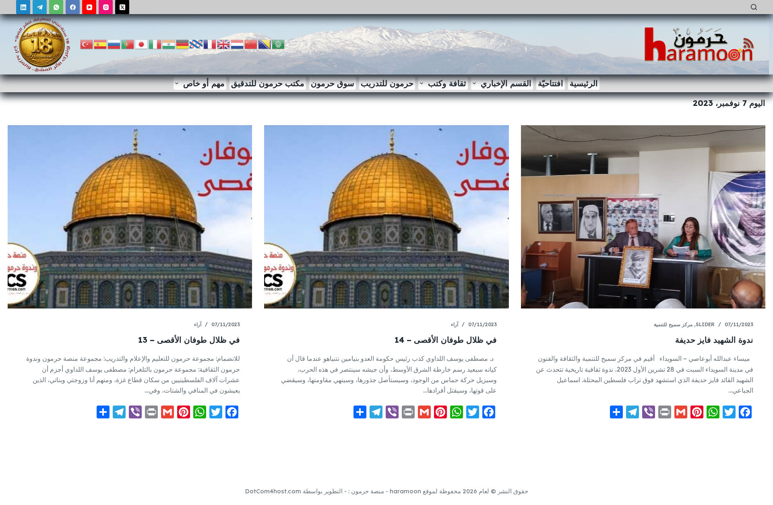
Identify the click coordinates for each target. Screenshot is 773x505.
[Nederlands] (237, 44)
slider (705, 324)
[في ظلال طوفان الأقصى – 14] (386, 216)
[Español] (100, 44)
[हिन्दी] (169, 44)
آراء (454, 324)
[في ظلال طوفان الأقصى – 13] (130, 216)
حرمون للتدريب (387, 83)
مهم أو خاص (204, 83)
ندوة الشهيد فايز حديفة (714, 340)
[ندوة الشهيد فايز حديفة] (643, 216)
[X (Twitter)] (122, 7)
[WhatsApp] (56, 7)
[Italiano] (155, 44)
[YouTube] (89, 7)
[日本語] (142, 44)
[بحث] (754, 7)
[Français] (210, 44)
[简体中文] (251, 44)
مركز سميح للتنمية (673, 324)
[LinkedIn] (23, 7)
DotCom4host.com (273, 491)
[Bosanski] (265, 44)
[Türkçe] (87, 44)
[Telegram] (40, 7)
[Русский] (114, 44)
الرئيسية (584, 83)
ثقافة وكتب (447, 83)
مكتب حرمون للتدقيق (267, 83)
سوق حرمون (332, 83)
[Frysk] (196, 44)
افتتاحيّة (550, 83)
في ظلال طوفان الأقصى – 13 (189, 340)
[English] (224, 44)
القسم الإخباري (506, 83)
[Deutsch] (183, 44)
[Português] (128, 44)
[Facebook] (73, 7)
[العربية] (278, 44)
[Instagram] (106, 7)
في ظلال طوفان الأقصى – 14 (446, 340)
